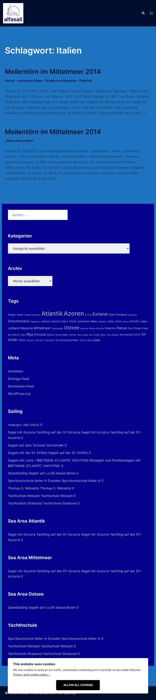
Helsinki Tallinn (59, 321)
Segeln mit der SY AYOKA (27, 453)
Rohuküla (40, 334)
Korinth (134, 321)
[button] (143, 13)
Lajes (143, 321)
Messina (26, 328)
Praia (137, 328)
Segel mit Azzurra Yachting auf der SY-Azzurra (44, 432)
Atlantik (52, 313)
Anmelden (15, 371)
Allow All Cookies (78, 685)
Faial (111, 314)
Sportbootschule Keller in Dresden (34, 481)
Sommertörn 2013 (130, 334)
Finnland (121, 314)
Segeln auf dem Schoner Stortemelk (36, 445)
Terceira (49, 340)
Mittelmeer (42, 328)
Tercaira (39, 340)
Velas (89, 340)
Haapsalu (35, 321)
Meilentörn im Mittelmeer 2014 (53, 75)
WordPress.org (19, 394)
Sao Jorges (112, 335)
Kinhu (119, 321)
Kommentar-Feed (21, 386)
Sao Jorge (82, 335)
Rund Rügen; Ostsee (65, 335)
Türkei (82, 340)
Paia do (100, 328)
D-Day (88, 315)
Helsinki (45, 321)
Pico (130, 328)
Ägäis (96, 340)
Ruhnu (50, 334)
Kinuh (126, 321)
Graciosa (132, 315)
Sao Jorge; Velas (97, 335)
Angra (12, 314)
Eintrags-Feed (18, 379)
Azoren (74, 313)
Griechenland (18, 321)
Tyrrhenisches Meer (66, 340)
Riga (29, 334)
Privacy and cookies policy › (31, 674)
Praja (22, 335)
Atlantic (36, 315)
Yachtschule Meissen (24, 496)
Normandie (57, 328)
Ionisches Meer (88, 321)
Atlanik (27, 315)
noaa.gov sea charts (23, 425)
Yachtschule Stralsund (25, 503)
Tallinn (22, 340)
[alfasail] (13, 13)
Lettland (14, 328)
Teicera (30, 340)
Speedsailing (17, 473)
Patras (122, 328)
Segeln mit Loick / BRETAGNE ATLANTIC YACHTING (48, 460)
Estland (100, 314)
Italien (111, 321)
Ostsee (71, 327)
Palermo (110, 328)
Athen (20, 314)
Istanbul (103, 321)
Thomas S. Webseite (23, 488)
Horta (73, 321)
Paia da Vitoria (87, 328)
